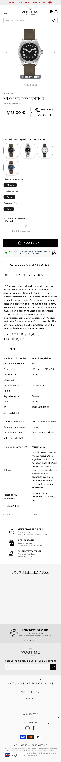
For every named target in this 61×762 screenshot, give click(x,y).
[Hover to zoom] (30, 53)
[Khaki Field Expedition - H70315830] (28, 85)
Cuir (9, 208)
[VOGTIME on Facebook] (33, 728)
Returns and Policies (30, 683)
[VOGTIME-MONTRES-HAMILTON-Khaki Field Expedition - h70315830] (25, 85)
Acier (9, 196)
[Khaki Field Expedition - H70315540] (11, 167)
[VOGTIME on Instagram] (27, 728)
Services (30, 692)
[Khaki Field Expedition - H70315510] (45, 150)
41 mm (10, 184)
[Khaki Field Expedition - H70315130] (28, 150)
